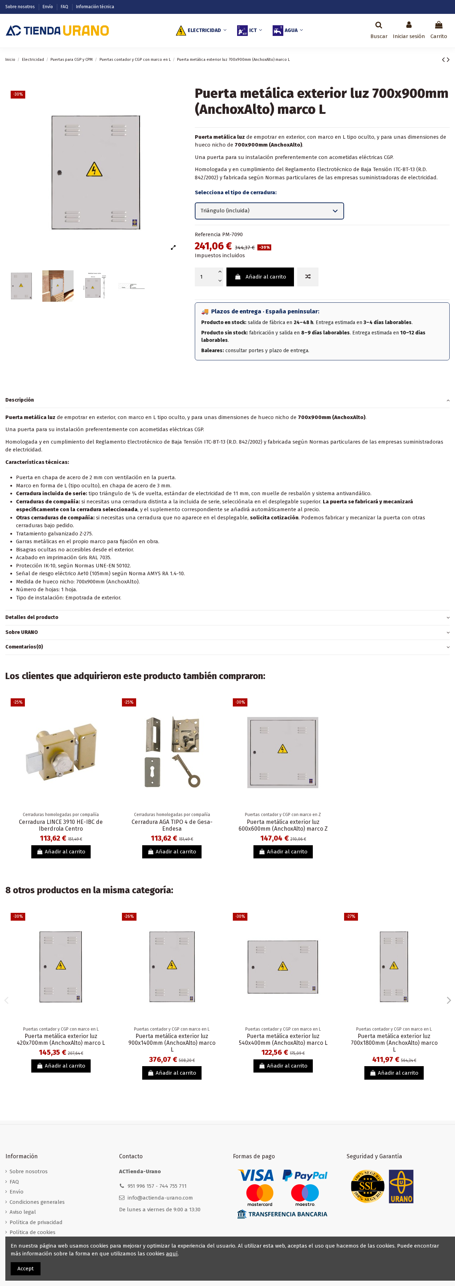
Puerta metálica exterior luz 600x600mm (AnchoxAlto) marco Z (283, 825)
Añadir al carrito (266, 277)
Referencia (208, 234)
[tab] (227, 400)
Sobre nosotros (20, 6)
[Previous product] (444, 59)
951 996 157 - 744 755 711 (157, 1186)
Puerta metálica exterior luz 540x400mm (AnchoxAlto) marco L (283, 1039)
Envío (48, 6)
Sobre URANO (21, 632)
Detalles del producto (31, 617)
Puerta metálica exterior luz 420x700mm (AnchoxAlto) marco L (61, 1039)
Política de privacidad (36, 1222)
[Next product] (448, 59)
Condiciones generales (37, 1202)
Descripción (19, 400)
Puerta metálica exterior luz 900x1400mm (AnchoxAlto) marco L (171, 1043)
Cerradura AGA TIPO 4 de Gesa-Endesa (172, 825)
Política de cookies (32, 1232)
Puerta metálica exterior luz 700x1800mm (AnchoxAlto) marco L (394, 1043)
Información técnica (95, 6)
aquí (172, 1253)
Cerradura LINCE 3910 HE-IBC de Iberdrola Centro (61, 825)
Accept (25, 1268)
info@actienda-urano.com (160, 1198)
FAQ (65, 6)
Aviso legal (23, 1212)
